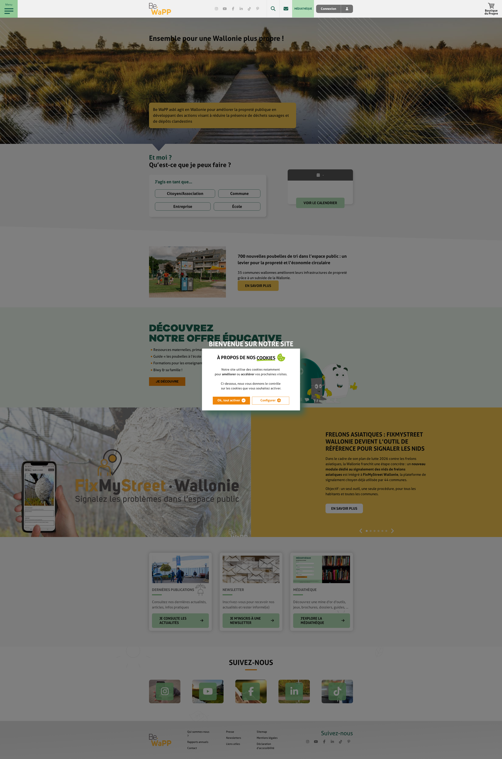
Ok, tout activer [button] (228, 400)
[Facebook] (232, 8)
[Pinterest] (257, 8)
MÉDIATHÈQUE (303, 8)
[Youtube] (224, 8)
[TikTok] (249, 8)
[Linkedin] (241, 8)
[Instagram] (216, 8)
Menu (8, 4)
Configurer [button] (268, 400)
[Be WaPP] (160, 9)
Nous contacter (285, 8)
